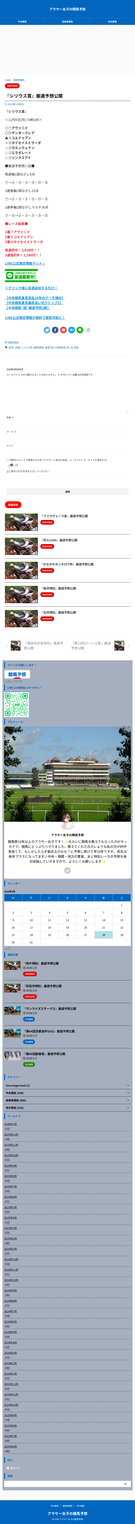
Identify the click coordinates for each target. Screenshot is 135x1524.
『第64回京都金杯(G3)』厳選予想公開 (49, 1031)
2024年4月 (10, 1342)
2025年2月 (10, 1238)
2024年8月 (10, 1301)
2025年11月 (11, 1145)
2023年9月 (10, 1415)
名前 (10, 417)
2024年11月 (11, 1270)
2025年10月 (11, 1155)
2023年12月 (11, 1384)
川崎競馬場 (60, 347)
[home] (67, 870)
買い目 (70, 347)
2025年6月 (10, 1197)
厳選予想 (49, 347)
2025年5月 (10, 1207)
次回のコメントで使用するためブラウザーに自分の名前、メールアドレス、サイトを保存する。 (59, 460)
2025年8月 (10, 1176)
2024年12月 (11, 1259)
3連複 (17, 347)
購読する (14, 1468)
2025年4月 (10, 1218)
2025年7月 (10, 1186)
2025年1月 (10, 1249)
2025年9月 (10, 1166)
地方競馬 (112, 21)
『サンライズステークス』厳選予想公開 (49, 1008)
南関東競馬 (67, 21)
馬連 (76, 347)
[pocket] (63, 330)
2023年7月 (10, 1436)
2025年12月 (11, 1134)
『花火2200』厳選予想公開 (58, 540)
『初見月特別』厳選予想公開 (42, 986)
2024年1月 (10, 1374)
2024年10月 (11, 1280)
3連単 (11, 347)
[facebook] (55, 330)
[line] (80, 330)
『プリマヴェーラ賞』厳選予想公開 (64, 516)
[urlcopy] (88, 330)
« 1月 (7, 948)
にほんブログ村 (13, 681)
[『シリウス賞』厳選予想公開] (71, 330)
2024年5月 (10, 1332)
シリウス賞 (26, 347)
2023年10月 (11, 1405)
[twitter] (47, 330)
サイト (10, 445)
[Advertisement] (67, 50)
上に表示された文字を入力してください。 (28, 471)
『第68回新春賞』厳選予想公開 (44, 1054)
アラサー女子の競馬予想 (67, 9)
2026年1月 (10, 1124)
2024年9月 (10, 1290)
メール (11, 431)
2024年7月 (10, 1311)
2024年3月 (10, 1353)
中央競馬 (22, 21)
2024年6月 (10, 1322)
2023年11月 (11, 1394)
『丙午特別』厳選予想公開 (41, 963)
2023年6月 (10, 1446)
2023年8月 (10, 1426)
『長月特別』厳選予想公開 (58, 588)
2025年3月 (10, 1228)
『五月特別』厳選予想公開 (58, 612)
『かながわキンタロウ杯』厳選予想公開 (67, 564)
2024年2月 (10, 1363)
